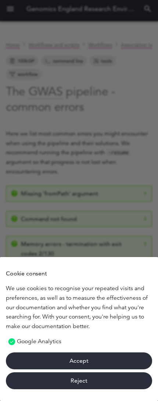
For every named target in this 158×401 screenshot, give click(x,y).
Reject (79, 380)
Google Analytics (39, 341)
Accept (79, 360)
